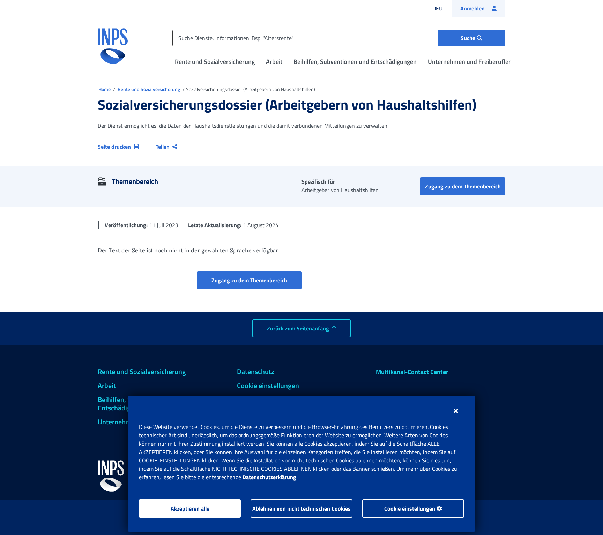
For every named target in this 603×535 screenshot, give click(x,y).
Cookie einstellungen (410, 508)
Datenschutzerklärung (269, 477)
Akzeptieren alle (190, 508)
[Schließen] (456, 411)
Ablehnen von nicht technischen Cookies (301, 508)
